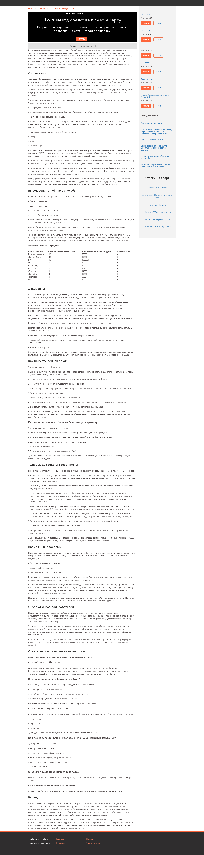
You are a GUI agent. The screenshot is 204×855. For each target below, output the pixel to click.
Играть (82, 39)
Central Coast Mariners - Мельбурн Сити (157, 196)
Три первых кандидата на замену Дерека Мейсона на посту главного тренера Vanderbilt (156, 131)
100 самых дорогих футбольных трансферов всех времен (156, 165)
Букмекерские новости (46, 8)
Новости (90, 839)
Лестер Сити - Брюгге (157, 187)
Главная (31, 8)
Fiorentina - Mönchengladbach (157, 226)
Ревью (158, 23)
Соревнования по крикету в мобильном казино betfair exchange (154, 148)
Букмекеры (61, 843)
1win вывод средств (65, 8)
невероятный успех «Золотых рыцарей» (155, 157)
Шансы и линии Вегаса (152, 139)
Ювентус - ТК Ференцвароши (157, 212)
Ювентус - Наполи (157, 205)
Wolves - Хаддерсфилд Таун (157, 219)
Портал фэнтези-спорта (152, 123)
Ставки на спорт (93, 843)
